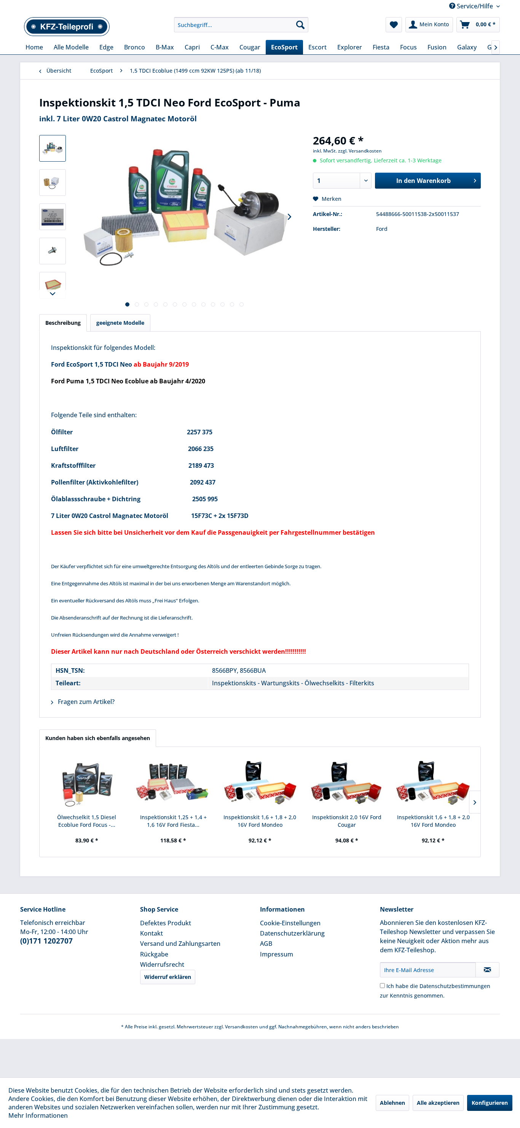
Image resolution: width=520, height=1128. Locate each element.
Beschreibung (63, 322)
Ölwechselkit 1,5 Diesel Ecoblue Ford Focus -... (86, 820)
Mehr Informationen (38, 1115)
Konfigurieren (490, 1102)
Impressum (276, 954)
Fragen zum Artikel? (85, 701)
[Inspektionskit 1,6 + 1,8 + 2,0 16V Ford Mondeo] (260, 783)
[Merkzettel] (394, 24)
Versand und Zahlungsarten (180, 943)
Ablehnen (392, 1102)
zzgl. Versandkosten (360, 151)
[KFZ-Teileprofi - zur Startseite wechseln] (67, 26)
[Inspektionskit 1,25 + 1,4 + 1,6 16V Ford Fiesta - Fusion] (173, 783)
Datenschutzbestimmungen (455, 986)
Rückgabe (154, 954)
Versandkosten (241, 1026)
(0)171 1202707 (46, 941)
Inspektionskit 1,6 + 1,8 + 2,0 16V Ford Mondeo (259, 820)
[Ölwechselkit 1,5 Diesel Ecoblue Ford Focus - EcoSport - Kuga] (86, 783)
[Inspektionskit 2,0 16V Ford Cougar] (346, 783)
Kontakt (151, 933)
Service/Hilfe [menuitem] (474, 6)
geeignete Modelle (120, 322)
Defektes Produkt (165, 923)
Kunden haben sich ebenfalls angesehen (97, 738)
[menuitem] (241, 24)
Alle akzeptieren (438, 1102)
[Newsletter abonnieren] (487, 969)
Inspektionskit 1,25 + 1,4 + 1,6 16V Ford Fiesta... (173, 820)
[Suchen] (300, 24)
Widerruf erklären (167, 976)
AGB (266, 943)
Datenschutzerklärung (292, 933)
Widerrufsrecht (162, 964)
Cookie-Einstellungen (290, 923)
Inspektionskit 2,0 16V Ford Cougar (346, 820)
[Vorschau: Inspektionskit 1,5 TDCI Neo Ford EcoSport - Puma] (52, 148)
